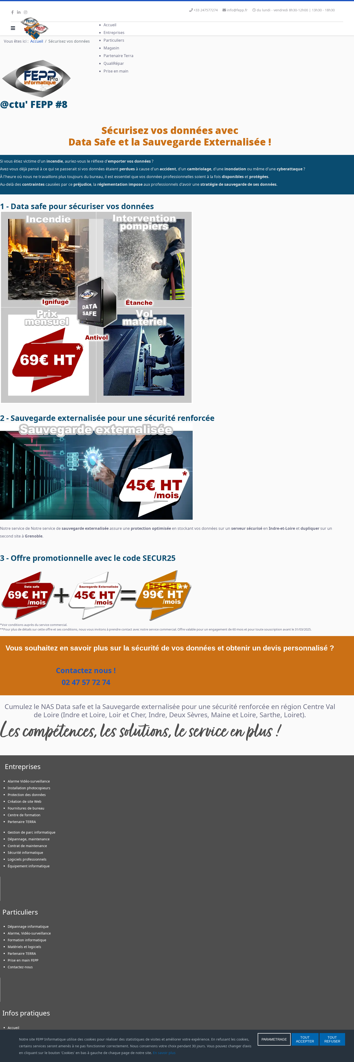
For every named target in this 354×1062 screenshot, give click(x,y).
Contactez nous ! (85, 670)
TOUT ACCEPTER (305, 1039)
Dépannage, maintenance (29, 839)
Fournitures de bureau (26, 808)
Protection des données (27, 794)
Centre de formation (24, 815)
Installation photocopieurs (29, 788)
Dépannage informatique (28, 926)
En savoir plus (164, 1052)
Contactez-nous (20, 967)
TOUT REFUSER (332, 1039)
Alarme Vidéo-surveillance (29, 781)
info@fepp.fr (237, 10)
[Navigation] (13, 28)
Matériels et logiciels (24, 946)
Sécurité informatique (25, 852)
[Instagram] (25, 12)
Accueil (13, 1027)
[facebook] (12, 12)
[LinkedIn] (18, 12)
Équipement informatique (29, 866)
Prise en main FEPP (23, 960)
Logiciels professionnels (27, 859)
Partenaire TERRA (22, 821)
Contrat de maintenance (27, 845)
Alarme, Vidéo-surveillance (29, 933)
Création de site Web (24, 801)
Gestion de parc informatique (31, 832)
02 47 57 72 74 (85, 682)
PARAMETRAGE (274, 1039)
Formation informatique (27, 940)
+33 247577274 (206, 10)
